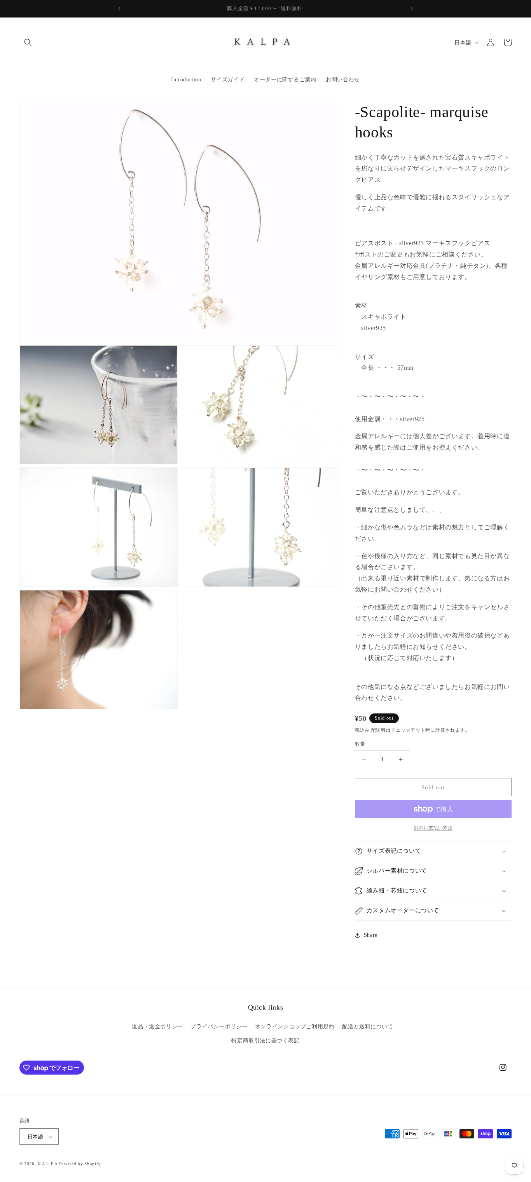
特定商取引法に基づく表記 (265, 1040)
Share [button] (370, 935)
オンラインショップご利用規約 (294, 1027)
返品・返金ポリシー (157, 1027)
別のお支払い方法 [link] (433, 828)
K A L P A (48, 1164)
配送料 (378, 730)
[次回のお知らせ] (411, 8)
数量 (360, 744)
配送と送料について (367, 1027)
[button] (28, 42)
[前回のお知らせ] (119, 8)
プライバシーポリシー (218, 1027)
